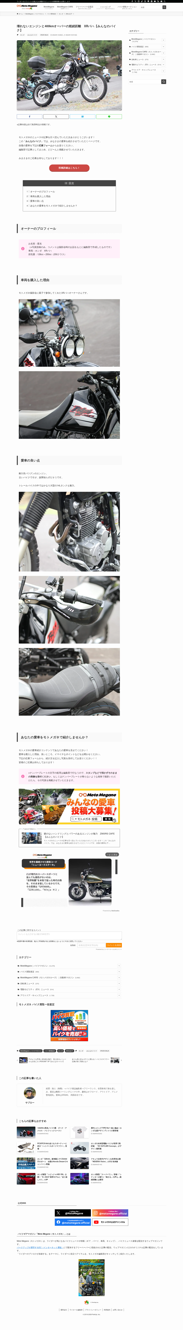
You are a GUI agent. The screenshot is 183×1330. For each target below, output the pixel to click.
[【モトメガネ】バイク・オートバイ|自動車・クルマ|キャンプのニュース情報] (27, 7)
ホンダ (22, 35)
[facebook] (132, 1)
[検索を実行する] (164, 7)
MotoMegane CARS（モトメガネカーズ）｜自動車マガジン (50, 977)
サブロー (29, 1102)
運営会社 (64, 1310)
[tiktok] (142, 1)
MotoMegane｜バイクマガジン (37, 965)
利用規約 (107, 1310)
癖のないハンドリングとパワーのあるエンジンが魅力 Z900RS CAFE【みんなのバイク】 (79, 835)
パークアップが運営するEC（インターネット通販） (40, 1247)
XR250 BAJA (44, 35)
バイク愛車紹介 (50, 1051)
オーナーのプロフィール (42, 191)
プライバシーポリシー (93, 1310)
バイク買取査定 (29, 971)
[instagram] (138, 1)
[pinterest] (151, 1)
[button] (29, 116)
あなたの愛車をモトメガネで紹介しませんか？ (53, 205)
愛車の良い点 (37, 200)
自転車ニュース (29, 983)
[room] (145, 1)
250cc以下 (69, 1051)
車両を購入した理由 (40, 196)
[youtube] (154, 1)
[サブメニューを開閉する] (119, 966)
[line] (148, 1)
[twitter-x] (135, 1)
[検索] (164, 1)
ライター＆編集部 (76, 1310)
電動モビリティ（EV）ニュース (37, 989)
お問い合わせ (117, 1310)
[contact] (161, 1)
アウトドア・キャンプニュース (37, 995)
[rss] (158, 1)
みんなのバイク (32, 35)
